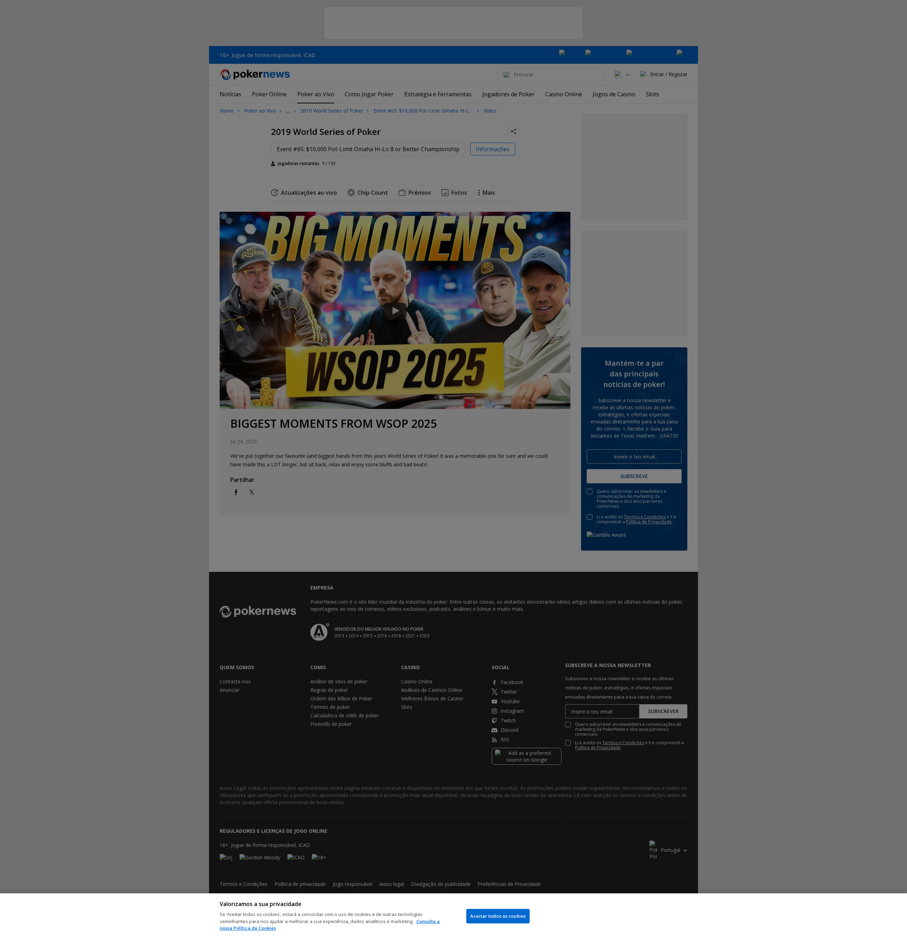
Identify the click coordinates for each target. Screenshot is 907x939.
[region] (453, 916)
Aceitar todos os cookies (498, 916)
